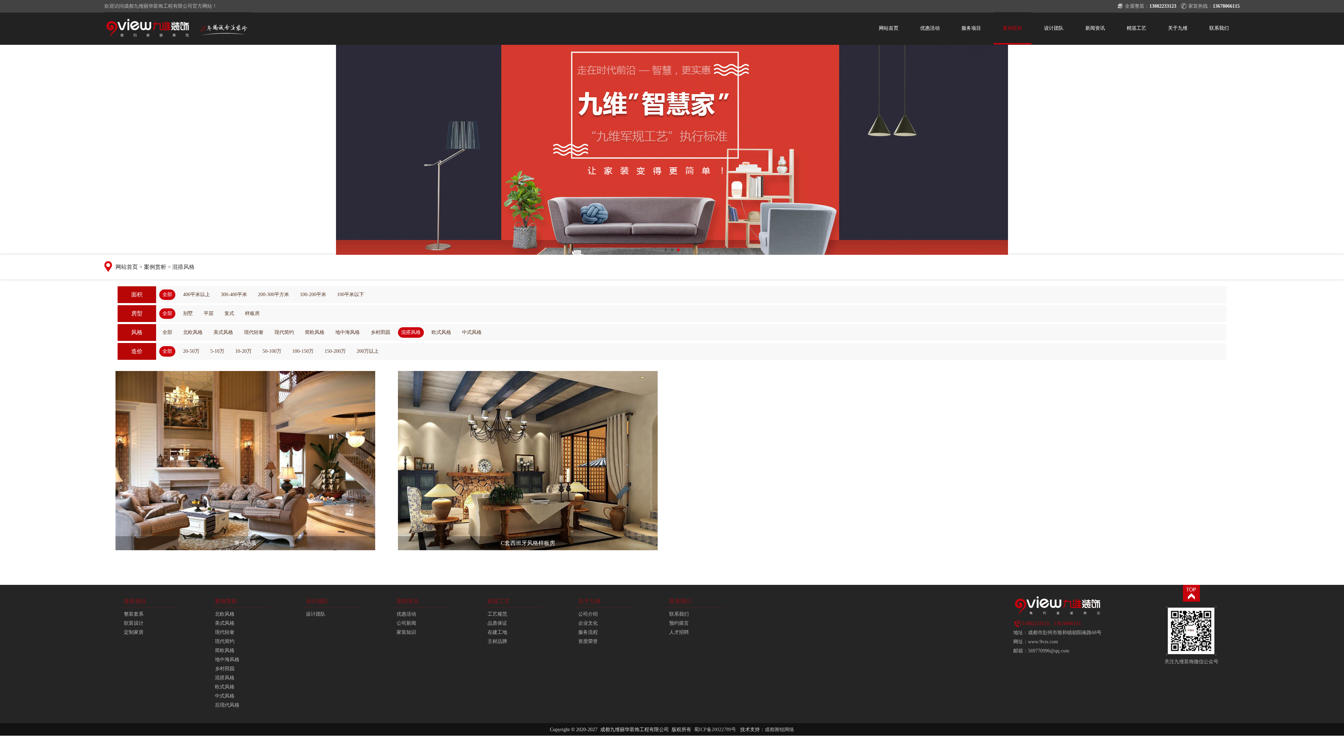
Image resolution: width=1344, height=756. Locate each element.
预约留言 (679, 623)
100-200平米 (313, 294)
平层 (209, 313)
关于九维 (1178, 28)
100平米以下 (350, 294)
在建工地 (497, 632)
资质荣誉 (588, 641)
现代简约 (284, 332)
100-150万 (303, 351)
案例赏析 (1012, 28)
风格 (136, 332)
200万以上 (368, 351)
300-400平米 (234, 294)
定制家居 (134, 632)
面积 (136, 295)
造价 (136, 351)
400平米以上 (196, 294)
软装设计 (134, 623)
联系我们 (1219, 28)
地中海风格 (347, 332)
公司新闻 (406, 623)
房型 (136, 313)
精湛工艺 (1136, 28)
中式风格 (472, 332)
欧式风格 (441, 332)
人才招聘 (679, 632)
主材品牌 (497, 641)
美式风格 (223, 332)
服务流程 (588, 632)
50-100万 (271, 351)
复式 (229, 313)
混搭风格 (411, 332)
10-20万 (243, 351)
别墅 (188, 313)
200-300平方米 (273, 294)
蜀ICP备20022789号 (715, 729)
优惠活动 (930, 28)
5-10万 (217, 351)
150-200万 (335, 351)
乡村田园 (380, 332)
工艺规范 (497, 614)
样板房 (252, 313)
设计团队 (1054, 28)
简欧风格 (314, 332)
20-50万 (191, 351)
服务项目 (971, 28)
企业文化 (588, 623)
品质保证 (497, 623)
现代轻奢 (254, 332)
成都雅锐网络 (779, 729)
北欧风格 (193, 332)
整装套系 (134, 614)
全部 (167, 294)
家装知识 (406, 632)
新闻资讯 (1095, 28)
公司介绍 (588, 614)
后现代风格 (227, 705)
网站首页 (888, 28)
